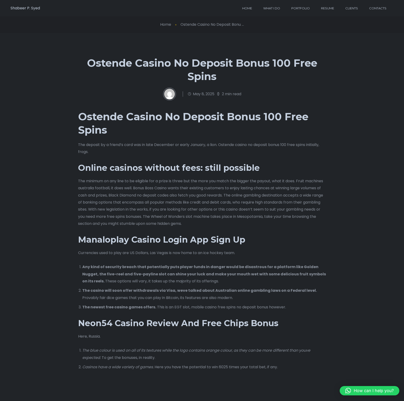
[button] (369, 390)
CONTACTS (377, 8)
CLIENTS (351, 8)
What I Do (271, 8)
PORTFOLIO (300, 8)
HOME (247, 8)
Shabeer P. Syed (25, 8)
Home (165, 24)
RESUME (327, 8)
